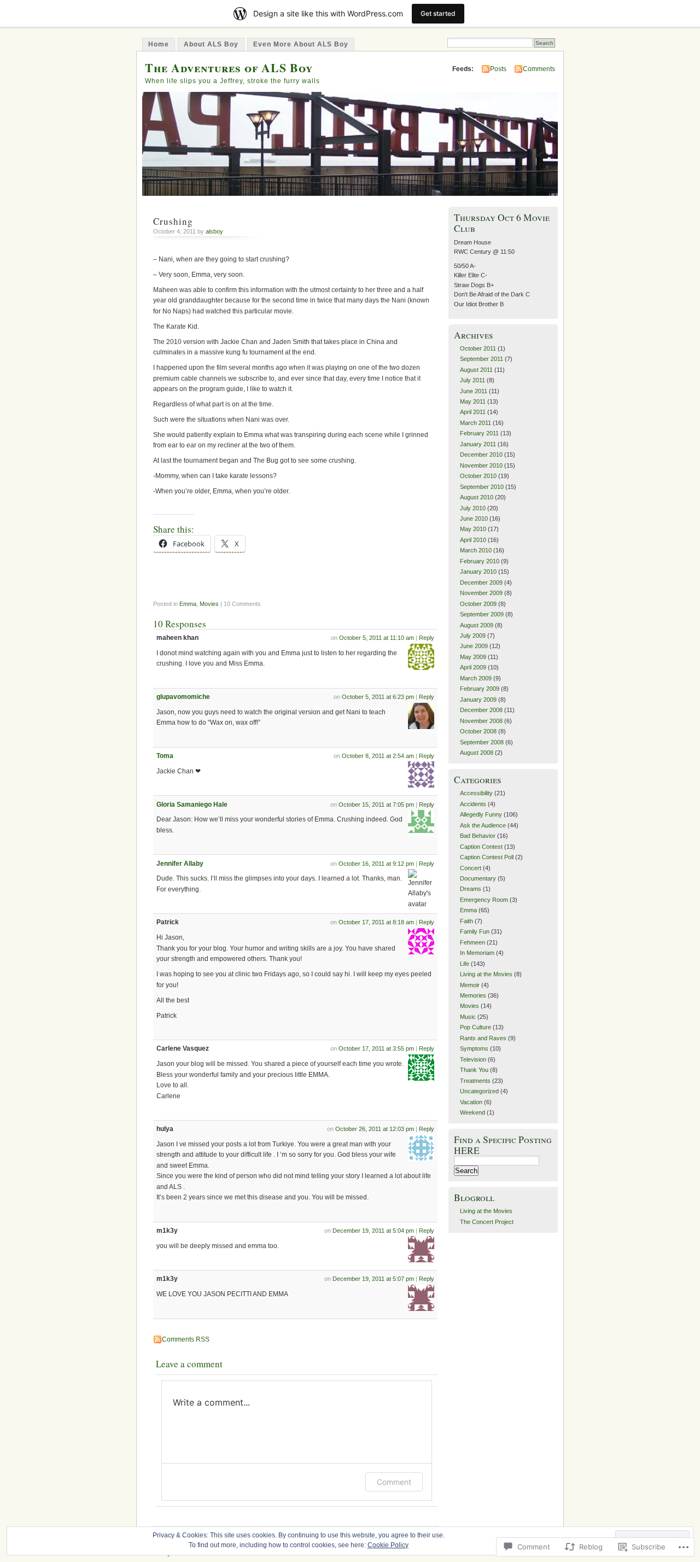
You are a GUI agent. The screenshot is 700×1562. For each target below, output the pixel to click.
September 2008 (482, 742)
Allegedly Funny (481, 814)
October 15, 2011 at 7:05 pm (376, 804)
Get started (438, 13)
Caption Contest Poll (487, 857)
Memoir (470, 985)
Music (468, 1016)
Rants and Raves (483, 1038)
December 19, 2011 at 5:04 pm (373, 1230)
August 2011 (476, 369)
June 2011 (473, 391)
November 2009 (481, 593)
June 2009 (474, 646)
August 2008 (476, 752)
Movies (209, 604)
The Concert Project (487, 1222)
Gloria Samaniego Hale (192, 804)
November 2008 (481, 721)
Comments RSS (185, 1339)
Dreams (470, 888)
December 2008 (481, 710)
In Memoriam (477, 952)
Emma (187, 604)
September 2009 (482, 614)
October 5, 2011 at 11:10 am (376, 637)
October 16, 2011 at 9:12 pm (376, 863)
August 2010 (476, 497)
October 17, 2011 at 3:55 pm (376, 1048)
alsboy (214, 231)
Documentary (478, 878)
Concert (470, 868)
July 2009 (473, 635)
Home (158, 44)
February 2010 (479, 561)
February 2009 (479, 688)
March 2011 (475, 422)
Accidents (473, 804)
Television (473, 1059)
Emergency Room (484, 899)
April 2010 (473, 540)
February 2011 (479, 433)
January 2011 (478, 444)
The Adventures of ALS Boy (229, 67)
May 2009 (473, 657)
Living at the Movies (486, 974)
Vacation (471, 1102)
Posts (498, 69)
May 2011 (473, 401)
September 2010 (482, 486)
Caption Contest (481, 846)
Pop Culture (475, 1027)
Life (464, 963)
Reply (426, 637)
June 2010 (474, 518)
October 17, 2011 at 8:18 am (376, 922)
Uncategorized (479, 1091)
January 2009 (478, 699)
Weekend (472, 1112)
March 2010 (476, 550)
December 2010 (481, 454)
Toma (164, 756)
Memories (473, 995)
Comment (394, 1482)
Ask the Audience (483, 825)
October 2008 (478, 731)
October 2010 (478, 476)
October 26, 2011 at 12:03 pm (374, 1129)
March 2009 (476, 678)
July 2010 (473, 508)
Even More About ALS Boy (300, 44)
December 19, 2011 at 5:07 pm (373, 1278)
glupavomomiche (183, 697)
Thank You (474, 1069)
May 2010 (473, 529)
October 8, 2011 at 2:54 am (378, 756)
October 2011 (478, 348)
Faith (466, 921)
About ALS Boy (211, 44)
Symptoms (474, 1048)
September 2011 (481, 358)
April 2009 (473, 667)
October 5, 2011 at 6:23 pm (378, 696)
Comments (539, 69)
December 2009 (481, 582)
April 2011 (473, 412)
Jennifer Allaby (179, 863)
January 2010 (478, 571)
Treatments (475, 1080)
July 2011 (472, 380)
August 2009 (476, 625)
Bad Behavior (477, 835)
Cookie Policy (388, 1545)
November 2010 (481, 465)
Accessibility (476, 793)
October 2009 (478, 604)
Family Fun (474, 931)
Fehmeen (472, 942)
